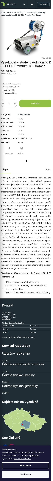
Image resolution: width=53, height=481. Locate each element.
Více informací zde (22, 458)
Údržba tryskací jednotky (20, 386)
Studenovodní (24, 114)
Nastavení (25, 465)
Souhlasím (25, 474)
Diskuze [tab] (49, 169)
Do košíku (35, 103)
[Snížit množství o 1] (3, 103)
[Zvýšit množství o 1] (14, 103)
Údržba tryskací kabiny (18, 375)
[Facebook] (26, 161)
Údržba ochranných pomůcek (23, 364)
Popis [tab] (5, 169)
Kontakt (7, 305)
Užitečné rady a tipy (16, 353)
